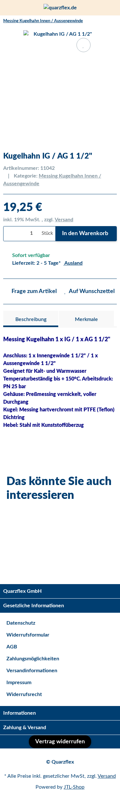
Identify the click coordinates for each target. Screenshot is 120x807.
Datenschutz (20, 623)
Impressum (18, 682)
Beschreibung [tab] (30, 319)
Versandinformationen (31, 670)
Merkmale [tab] (86, 319)
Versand (64, 219)
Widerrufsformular (27, 634)
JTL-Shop (74, 787)
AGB (11, 646)
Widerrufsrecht (24, 694)
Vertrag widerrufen (60, 742)
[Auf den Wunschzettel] (83, 45)
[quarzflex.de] (60, 8)
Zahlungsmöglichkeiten (32, 658)
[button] (101, 8)
